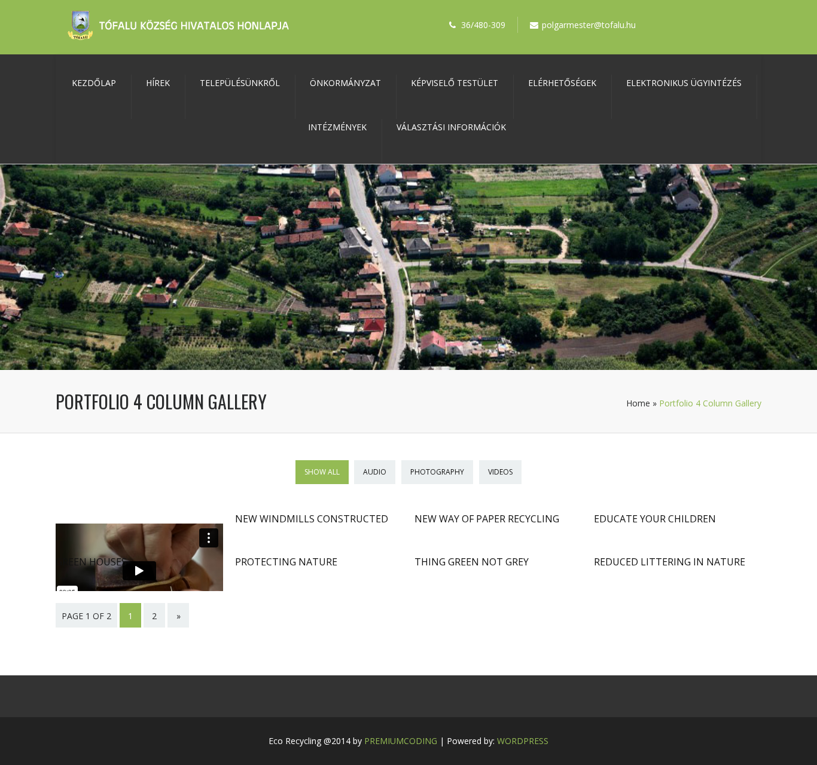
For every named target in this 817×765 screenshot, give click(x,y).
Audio (374, 472)
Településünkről (240, 82)
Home (638, 403)
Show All (322, 472)
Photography (437, 472)
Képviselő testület (454, 82)
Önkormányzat (345, 82)
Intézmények (337, 127)
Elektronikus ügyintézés (684, 82)
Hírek (158, 82)
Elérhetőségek (562, 82)
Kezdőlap (94, 82)
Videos (500, 472)
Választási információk (451, 127)
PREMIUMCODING (400, 740)
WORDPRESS (522, 740)
